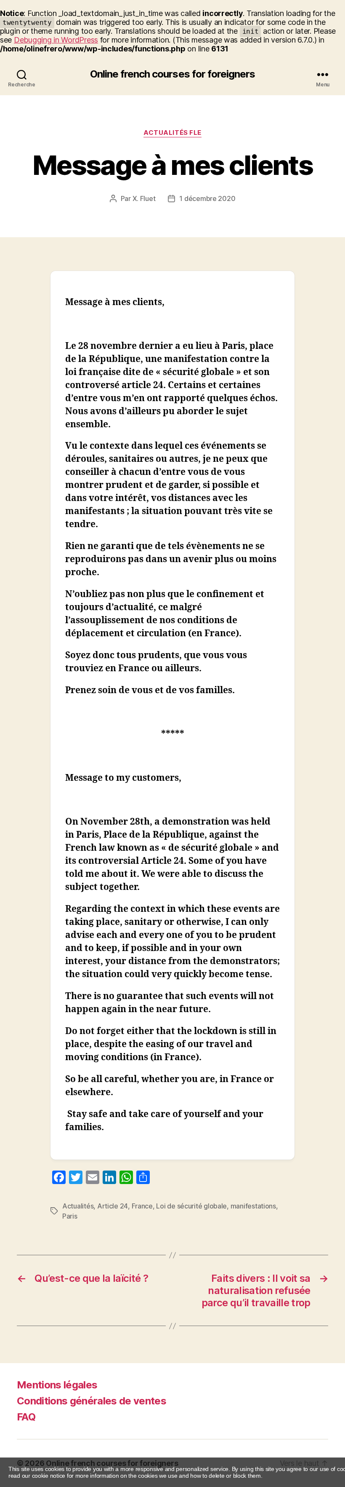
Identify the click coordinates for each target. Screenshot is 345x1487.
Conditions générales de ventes (91, 1401)
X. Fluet (144, 198)
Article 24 (112, 1206)
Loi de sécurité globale (191, 1206)
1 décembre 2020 (207, 198)
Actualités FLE (172, 133)
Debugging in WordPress (56, 39)
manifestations (253, 1206)
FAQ (26, 1417)
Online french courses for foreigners (172, 74)
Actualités (77, 1206)
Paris (69, 1216)
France (142, 1206)
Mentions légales (57, 1385)
